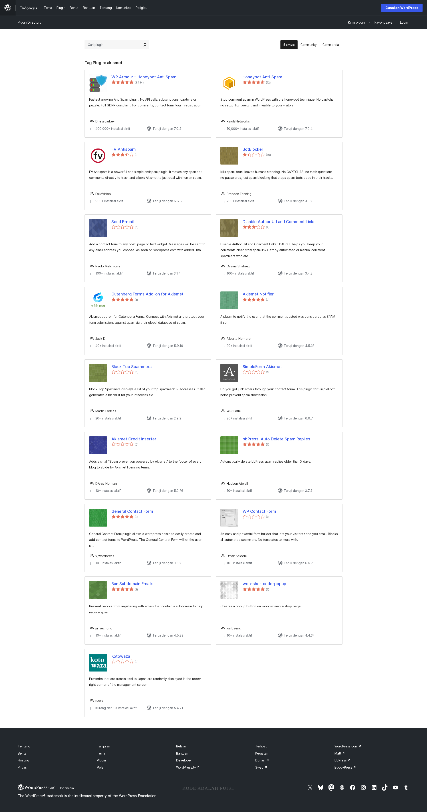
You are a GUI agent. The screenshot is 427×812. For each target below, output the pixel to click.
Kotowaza (120, 656)
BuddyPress (345, 767)
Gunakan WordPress (401, 8)
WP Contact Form (259, 511)
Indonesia (67, 788)
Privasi (22, 767)
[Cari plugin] (144, 44)
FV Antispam (123, 149)
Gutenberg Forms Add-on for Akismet (147, 294)
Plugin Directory (29, 22)
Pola (100, 767)
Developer (184, 760)
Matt (339, 753)
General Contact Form (132, 511)
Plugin (101, 760)
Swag (261, 767)
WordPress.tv (188, 767)
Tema (101, 753)
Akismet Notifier (258, 294)
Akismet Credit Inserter (133, 439)
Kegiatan (261, 753)
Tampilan (103, 746)
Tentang (24, 746)
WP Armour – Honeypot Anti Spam (143, 77)
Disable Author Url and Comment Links (279, 221)
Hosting (23, 760)
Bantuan (182, 753)
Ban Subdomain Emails (132, 583)
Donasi (262, 760)
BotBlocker (253, 149)
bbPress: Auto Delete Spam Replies (276, 439)
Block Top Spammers (131, 366)
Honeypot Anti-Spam (262, 77)
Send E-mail (122, 221)
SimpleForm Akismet (262, 366)
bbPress (342, 760)
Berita (22, 753)
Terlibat (261, 746)
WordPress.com (347, 746)
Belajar (181, 746)
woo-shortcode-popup (264, 583)
